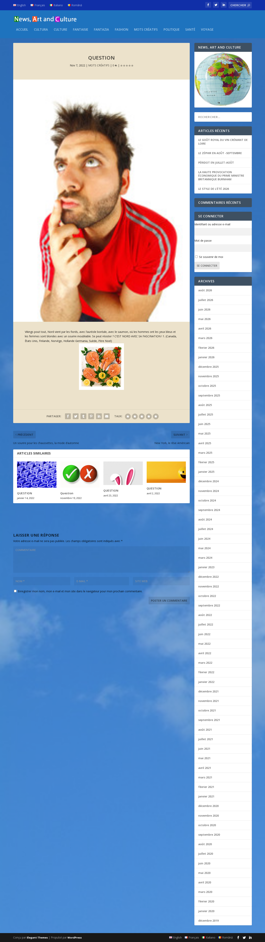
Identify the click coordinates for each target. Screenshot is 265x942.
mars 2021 (205, 777)
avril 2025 (204, 443)
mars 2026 (205, 338)
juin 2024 (204, 538)
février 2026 (206, 348)
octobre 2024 (207, 500)
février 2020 (206, 901)
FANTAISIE (80, 30)
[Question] (80, 474)
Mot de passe (203, 240)
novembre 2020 (208, 815)
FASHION (121, 30)
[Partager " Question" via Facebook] (68, 416)
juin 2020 (204, 863)
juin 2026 (204, 309)
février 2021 (206, 787)
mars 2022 (205, 662)
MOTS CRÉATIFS (146, 30)
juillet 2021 (205, 739)
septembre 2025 (209, 395)
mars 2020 (205, 892)
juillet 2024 (205, 529)
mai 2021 (204, 758)
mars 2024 (205, 557)
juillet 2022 (205, 624)
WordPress (75, 937)
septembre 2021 (209, 720)
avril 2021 (204, 768)
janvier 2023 (206, 567)
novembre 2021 (208, 701)
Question (67, 493)
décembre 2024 (208, 481)
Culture (60, 30)
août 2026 (205, 290)
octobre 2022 (207, 596)
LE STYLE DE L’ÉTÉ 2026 (213, 189)
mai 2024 (204, 548)
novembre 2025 (208, 376)
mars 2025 (205, 453)
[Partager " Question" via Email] (107, 416)
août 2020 (205, 844)
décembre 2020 (208, 806)
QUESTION (24, 493)
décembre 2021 (208, 691)
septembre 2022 (209, 605)
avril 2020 (204, 882)
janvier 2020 (206, 911)
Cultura (41, 30)
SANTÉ (190, 30)
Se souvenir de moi (211, 257)
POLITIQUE (171, 30)
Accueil (22, 30)
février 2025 (206, 462)
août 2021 (205, 729)
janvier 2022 (206, 682)
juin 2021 (204, 748)
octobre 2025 (207, 386)
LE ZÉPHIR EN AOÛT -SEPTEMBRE (220, 153)
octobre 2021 (207, 710)
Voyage (207, 30)
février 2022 (206, 672)
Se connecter (207, 265)
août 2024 (205, 519)
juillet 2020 (205, 853)
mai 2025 (204, 433)
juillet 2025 (205, 414)
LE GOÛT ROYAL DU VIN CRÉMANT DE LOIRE (223, 141)
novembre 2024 (208, 491)
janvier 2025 (206, 472)
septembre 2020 (209, 834)
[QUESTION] (36, 474)
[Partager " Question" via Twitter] (76, 416)
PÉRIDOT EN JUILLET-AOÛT (216, 162)
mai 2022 (204, 643)
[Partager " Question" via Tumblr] (83, 416)
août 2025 (205, 405)
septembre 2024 (209, 510)
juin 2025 (204, 424)
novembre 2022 (208, 586)
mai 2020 (204, 873)
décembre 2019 (208, 920)
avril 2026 (204, 328)
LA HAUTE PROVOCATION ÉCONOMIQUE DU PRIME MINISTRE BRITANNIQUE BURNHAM (221, 175)
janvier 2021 (206, 796)
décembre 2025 (208, 367)
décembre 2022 (208, 577)
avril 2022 (204, 653)
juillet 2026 (205, 300)
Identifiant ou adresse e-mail (212, 224)
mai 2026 (204, 319)
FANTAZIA (101, 30)
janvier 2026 (206, 357)
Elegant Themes (37, 937)
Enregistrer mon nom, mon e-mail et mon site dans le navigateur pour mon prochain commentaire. (80, 591)
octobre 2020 (207, 825)
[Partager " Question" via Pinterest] (91, 416)
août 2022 (205, 615)
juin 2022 (204, 634)
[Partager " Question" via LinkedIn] (99, 416)
